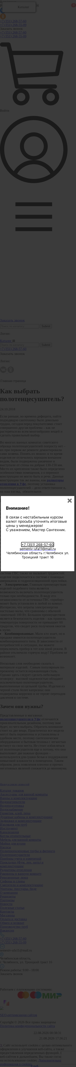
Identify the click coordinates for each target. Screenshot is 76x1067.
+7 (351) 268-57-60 (38, 544)
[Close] (69, 500)
